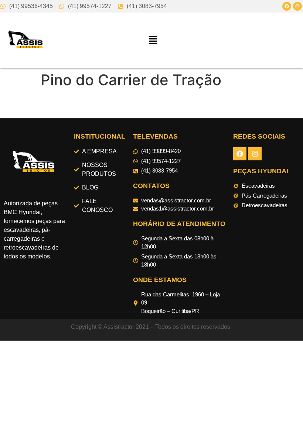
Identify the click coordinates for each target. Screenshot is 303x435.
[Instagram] (297, 6)
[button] (153, 40)
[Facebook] (286, 6)
